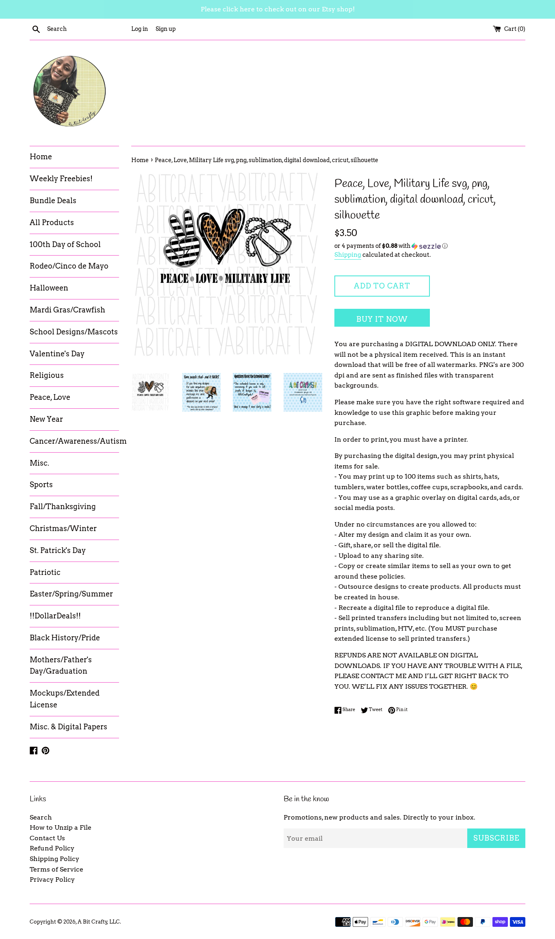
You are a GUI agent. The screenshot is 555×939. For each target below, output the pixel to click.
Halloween (49, 288)
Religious (47, 375)
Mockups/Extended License (65, 699)
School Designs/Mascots (74, 331)
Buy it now (382, 319)
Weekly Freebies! (61, 178)
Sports (41, 484)
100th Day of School (65, 244)
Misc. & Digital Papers (68, 726)
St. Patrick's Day (58, 550)
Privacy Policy (52, 879)
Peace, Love (50, 397)
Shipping (347, 254)
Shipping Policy (54, 859)
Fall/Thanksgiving (63, 506)
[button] (429, 246)
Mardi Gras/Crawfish (67, 310)
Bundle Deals (53, 200)
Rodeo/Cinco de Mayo (69, 266)
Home (41, 156)
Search (41, 817)
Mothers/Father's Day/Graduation (61, 665)
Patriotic (45, 572)
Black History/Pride (65, 637)
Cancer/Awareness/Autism (74, 441)
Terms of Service (56, 869)
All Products (52, 222)
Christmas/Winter (63, 528)
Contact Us (47, 838)
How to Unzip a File (60, 827)
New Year (46, 419)
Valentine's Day (57, 353)
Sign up (166, 29)
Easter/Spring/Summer (71, 594)
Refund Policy (52, 848)
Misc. (39, 463)
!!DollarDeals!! (55, 616)
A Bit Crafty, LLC (99, 922)
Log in (139, 29)
